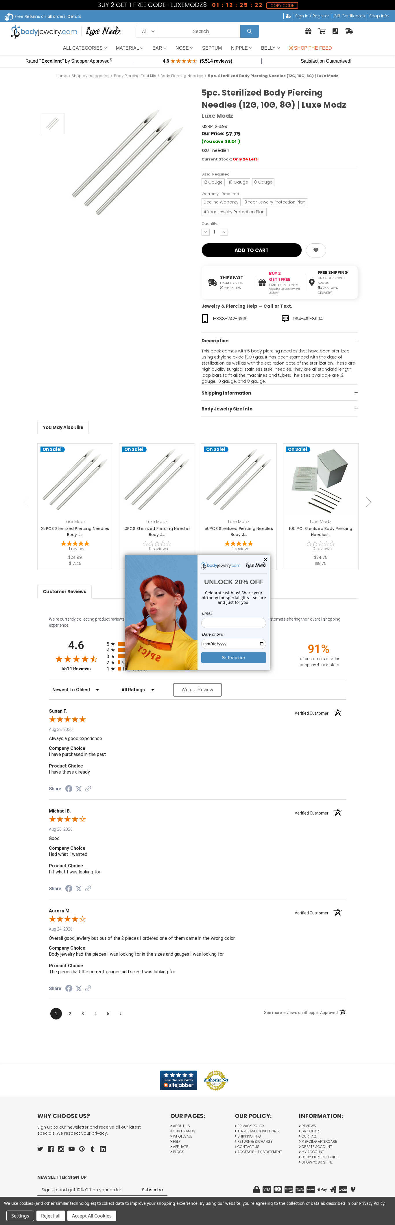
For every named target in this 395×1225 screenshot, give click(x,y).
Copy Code (282, 5)
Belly (268, 48)
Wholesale (182, 1136)
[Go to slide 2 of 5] (368, 502)
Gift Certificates (349, 16)
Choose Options (78, 490)
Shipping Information (226, 393)
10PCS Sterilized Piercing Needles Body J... (157, 531)
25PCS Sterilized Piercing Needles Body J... (75, 531)
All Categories (83, 48)
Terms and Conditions (258, 1131)
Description (215, 341)
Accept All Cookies (92, 1216)
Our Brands (183, 1131)
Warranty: (220, 194)
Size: (216, 174)
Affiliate (180, 1146)
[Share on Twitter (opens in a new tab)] (78, 789)
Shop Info (379, 16)
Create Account (316, 1146)
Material (127, 48)
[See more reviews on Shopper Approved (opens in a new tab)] (88, 789)
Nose (182, 48)
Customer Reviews (64, 592)
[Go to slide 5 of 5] (26, 502)
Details (74, 16)
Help (176, 1141)
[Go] (249, 31)
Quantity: (210, 223)
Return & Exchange (254, 1141)
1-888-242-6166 (229, 318)
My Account (312, 1151)
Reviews (308, 1125)
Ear (157, 48)
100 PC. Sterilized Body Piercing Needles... (320, 531)
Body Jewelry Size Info (227, 409)
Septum (212, 48)
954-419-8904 (308, 318)
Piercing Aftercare (319, 1141)
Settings (20, 1216)
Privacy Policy (250, 1125)
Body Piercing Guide (319, 1157)
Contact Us (248, 1146)
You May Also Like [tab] (63, 427)
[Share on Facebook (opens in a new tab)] (68, 789)
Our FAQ (308, 1136)
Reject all (50, 1216)
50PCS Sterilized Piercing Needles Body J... (239, 531)
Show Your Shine (317, 1162)
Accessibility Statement (259, 1151)
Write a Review (197, 689)
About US (181, 1125)
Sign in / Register (312, 16)
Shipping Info (249, 1136)
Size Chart (311, 1131)
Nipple (239, 48)
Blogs (178, 1151)
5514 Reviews (83, 668)
